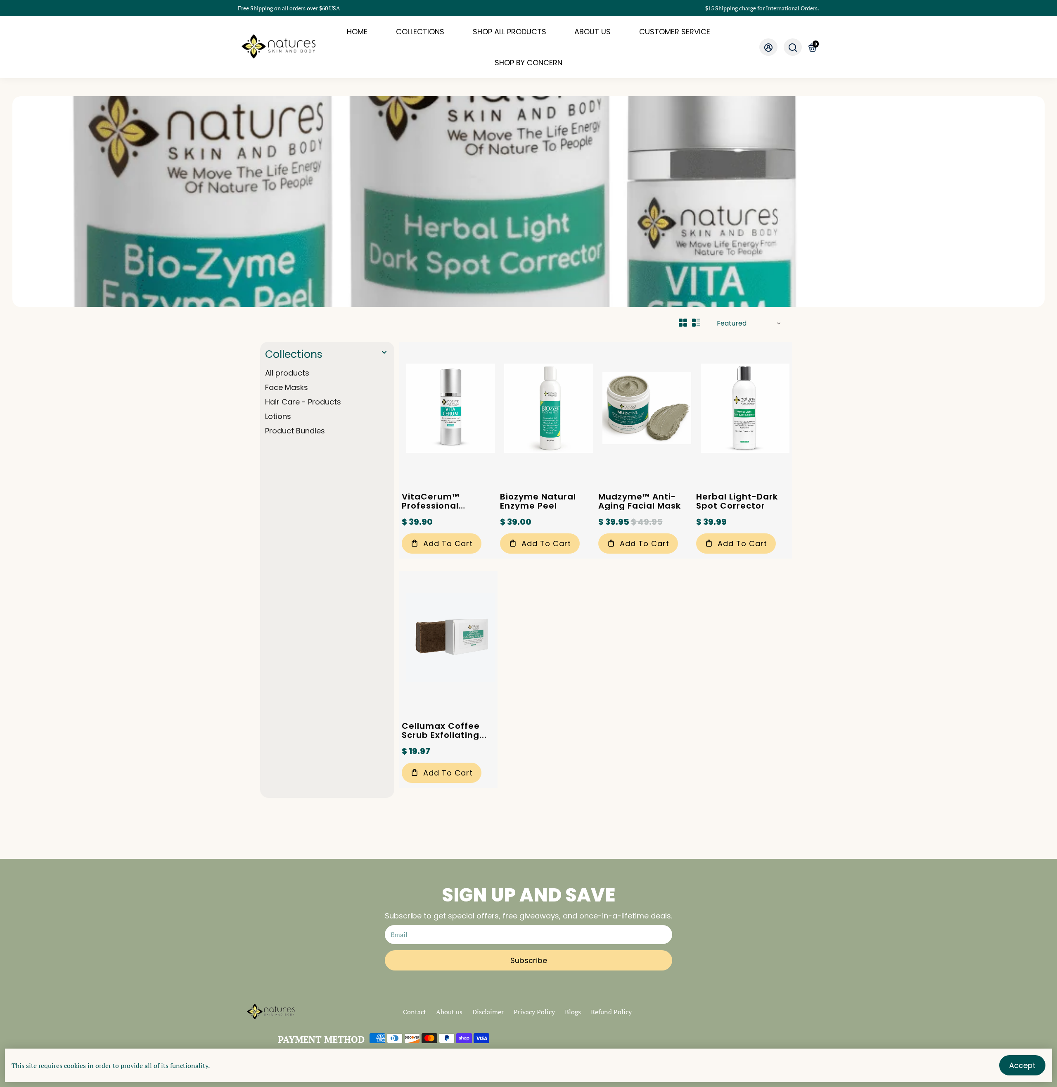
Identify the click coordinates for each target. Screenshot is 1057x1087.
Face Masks (286, 387)
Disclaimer (488, 1011)
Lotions (278, 416)
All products (287, 373)
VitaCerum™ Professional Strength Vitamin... (445, 501)
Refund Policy (611, 1011)
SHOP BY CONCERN (528, 62)
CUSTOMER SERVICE (674, 31)
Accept (1022, 1065)
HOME (357, 31)
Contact (414, 1011)
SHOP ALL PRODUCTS (509, 31)
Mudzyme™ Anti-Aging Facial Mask (639, 501)
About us (449, 1011)
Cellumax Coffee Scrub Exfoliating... (444, 730)
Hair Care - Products (303, 402)
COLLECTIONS (420, 31)
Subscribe (528, 960)
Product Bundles (295, 431)
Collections (293, 354)
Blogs (573, 1011)
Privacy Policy (534, 1011)
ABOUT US (592, 31)
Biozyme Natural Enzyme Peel (538, 501)
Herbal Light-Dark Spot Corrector (737, 501)
